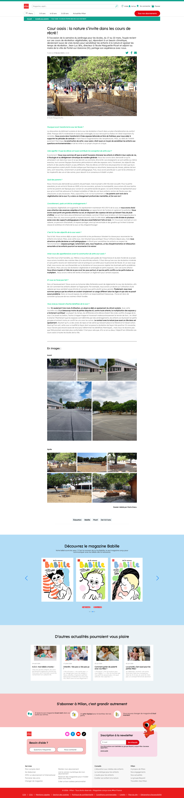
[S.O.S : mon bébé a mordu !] (45, 653)
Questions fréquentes (42, 750)
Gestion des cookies (61, 795)
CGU (31, 795)
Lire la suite (104, 751)
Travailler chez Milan (139, 781)
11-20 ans (65, 13)
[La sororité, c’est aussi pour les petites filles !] (138, 653)
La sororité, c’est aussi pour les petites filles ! (138, 668)
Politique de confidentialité (82, 795)
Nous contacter (70, 750)
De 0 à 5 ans (106, 520)
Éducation (77, 520)
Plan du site (133, 795)
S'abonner (86, 598)
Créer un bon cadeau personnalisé (72, 781)
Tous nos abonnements (147, 13)
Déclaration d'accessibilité (151, 795)
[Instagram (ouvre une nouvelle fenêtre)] (67, 735)
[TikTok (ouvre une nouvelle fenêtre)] (84, 735)
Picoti (95, 520)
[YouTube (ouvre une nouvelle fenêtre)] (78, 735)
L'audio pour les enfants (104, 775)
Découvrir (97, 598)
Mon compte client (32, 769)
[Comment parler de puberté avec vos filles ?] (107, 653)
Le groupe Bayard (138, 778)
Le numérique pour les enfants (107, 772)
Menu (31, 13)
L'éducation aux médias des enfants (109, 769)
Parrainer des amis (32, 778)
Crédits (122, 795)
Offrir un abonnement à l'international (40, 775)
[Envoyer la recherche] (117, 6)
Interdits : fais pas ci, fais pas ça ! (76, 668)
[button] (26, 578)
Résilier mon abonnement (68, 769)
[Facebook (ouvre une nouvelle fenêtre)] (73, 735)
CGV (24, 795)
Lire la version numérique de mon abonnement (71, 773)
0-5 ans (42, 13)
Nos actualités (136, 775)
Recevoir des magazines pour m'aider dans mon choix (73, 777)
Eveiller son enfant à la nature (106, 778)
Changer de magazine (34, 781)
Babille (87, 520)
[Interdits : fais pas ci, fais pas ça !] (76, 653)
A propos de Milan (138, 769)
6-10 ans (53, 13)
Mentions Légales (43, 795)
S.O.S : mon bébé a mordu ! (43, 667)
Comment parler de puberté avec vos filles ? (106, 668)
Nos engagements (138, 772)
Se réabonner (30, 772)
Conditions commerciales (106, 795)
